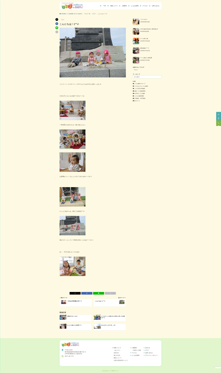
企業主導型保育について (121, 360)
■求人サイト (136, 100)
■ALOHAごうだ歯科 (139, 93)
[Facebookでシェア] (56, 23)
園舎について (117, 358)
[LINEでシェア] (56, 27)
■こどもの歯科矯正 (138, 96)
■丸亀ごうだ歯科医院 (139, 91)
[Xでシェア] (56, 19)
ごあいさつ (117, 350)
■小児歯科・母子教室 (139, 98)
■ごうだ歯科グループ (139, 83)
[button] (56, 32)
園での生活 (117, 355)
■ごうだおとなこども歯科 (140, 86)
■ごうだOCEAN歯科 (139, 88)
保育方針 (116, 353)
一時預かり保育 (136, 350)
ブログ (62, 19)
